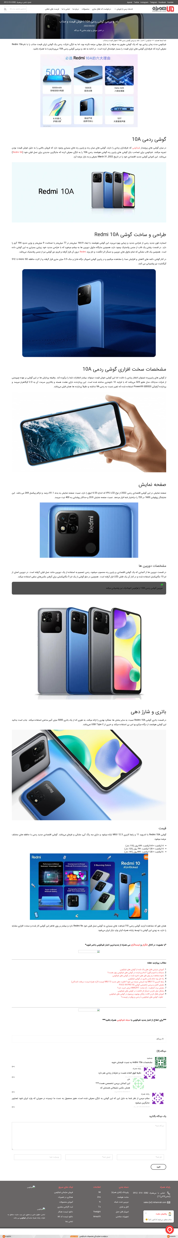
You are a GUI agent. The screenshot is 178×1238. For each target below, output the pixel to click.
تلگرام (145, 945)
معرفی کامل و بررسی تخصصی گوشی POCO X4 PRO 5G (141, 984)
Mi (100, 1192)
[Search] (5, 9)
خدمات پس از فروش (125, 9)
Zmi (99, 1197)
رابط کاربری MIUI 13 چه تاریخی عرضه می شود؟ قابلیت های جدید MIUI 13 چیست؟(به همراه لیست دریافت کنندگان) (117, 981)
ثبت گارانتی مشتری (65, 1206)
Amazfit (97, 1216)
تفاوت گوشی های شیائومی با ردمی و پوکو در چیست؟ (142, 997)
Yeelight (97, 1211)
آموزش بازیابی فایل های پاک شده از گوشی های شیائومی (142, 969)
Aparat (129, 2)
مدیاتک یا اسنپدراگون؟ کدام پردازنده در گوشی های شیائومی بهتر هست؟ (135, 972)
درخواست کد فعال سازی (101, 9)
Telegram (153, 2)
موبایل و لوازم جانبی (89, 30)
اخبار (100, 30)
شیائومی (148, 40)
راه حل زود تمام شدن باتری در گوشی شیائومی (146, 978)
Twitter (136, 2)
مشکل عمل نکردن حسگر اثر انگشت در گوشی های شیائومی (141, 990)
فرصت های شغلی (52, 9)
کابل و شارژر (124, 1206)
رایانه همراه (137, 1068)
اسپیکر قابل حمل (122, 1211)
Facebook (162, 2)
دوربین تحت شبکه (121, 1202)
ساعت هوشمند (123, 1197)
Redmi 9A (17, 152)
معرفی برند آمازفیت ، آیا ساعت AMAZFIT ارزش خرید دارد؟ (140, 987)
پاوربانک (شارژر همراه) (120, 1192)
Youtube (170, 2)
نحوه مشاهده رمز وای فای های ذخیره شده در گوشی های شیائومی (138, 975)
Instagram (144, 2)
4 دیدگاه (77, 30)
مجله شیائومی (123, 1020)
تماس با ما (66, 9)
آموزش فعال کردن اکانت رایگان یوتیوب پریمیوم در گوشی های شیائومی (136, 994)
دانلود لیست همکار (65, 1211)
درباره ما (76, 9)
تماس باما (69, 1221)
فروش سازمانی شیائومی (63, 1192)
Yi (100, 1202)
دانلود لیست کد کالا (65, 1216)
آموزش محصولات (66, 1202)
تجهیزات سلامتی (122, 1216)
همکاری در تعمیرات (65, 1197)
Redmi (83, 252)
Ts (99, 1206)
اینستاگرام (135, 945)
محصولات (85, 9)
